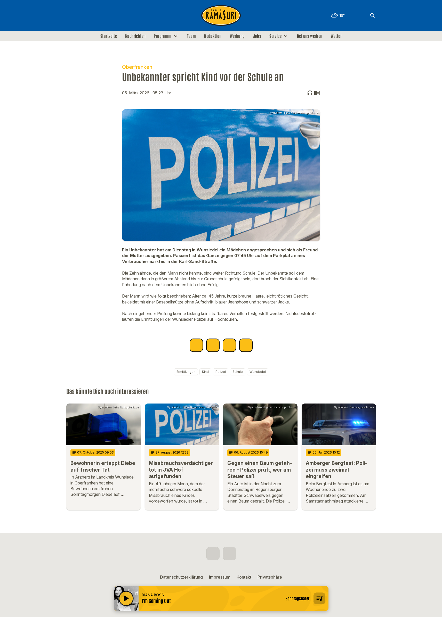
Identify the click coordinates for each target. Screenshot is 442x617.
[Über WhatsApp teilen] (229, 345)
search (372, 15)
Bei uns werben (310, 36)
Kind (205, 372)
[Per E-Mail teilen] (246, 345)
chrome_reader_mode (317, 93)
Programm (162, 36)
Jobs (257, 36)
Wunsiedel (258, 372)
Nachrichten (135, 36)
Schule (237, 372)
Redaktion (213, 36)
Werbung (237, 36)
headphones (310, 93)
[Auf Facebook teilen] (196, 345)
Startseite (108, 36)
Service (275, 36)
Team (191, 36)
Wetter (336, 36)
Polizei (220, 372)
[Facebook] (71, 15)
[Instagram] (82, 15)
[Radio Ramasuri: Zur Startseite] (221, 15)
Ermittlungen (185, 372)
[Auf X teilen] (213, 345)
